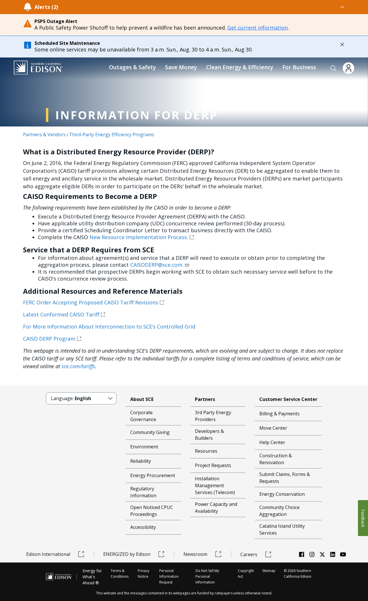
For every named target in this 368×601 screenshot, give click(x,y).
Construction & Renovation (275, 459)
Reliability (140, 461)
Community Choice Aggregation (279, 510)
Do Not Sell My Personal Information (207, 576)
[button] (333, 68)
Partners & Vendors (44, 134)
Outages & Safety (132, 67)
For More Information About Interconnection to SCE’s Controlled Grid (109, 326)
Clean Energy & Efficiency (239, 67)
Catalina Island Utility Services (282, 529)
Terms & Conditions (120, 573)
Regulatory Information (143, 492)
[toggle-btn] (201, 7)
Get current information (257, 27)
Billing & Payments (279, 413)
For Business (299, 67)
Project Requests (213, 465)
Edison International (48, 554)
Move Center (273, 428)
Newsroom (195, 554)
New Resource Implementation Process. (138, 237)
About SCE (142, 399)
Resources (206, 451)
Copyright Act (246, 573)
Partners (205, 399)
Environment (144, 446)
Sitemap (268, 570)
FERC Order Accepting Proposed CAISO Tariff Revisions (90, 302)
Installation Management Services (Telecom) (215, 485)
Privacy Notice (143, 573)
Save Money (181, 67)
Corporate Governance (143, 416)
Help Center (272, 442)
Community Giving (150, 432)
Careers (248, 554)
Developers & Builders (209, 434)
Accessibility (143, 527)
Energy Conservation (282, 494)
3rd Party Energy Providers (213, 416)
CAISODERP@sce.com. (156, 264)
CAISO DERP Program (49, 338)
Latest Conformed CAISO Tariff (61, 314)
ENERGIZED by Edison (126, 554)
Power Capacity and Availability (216, 507)
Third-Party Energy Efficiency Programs (111, 134)
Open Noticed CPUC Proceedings (151, 510)
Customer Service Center (288, 399)
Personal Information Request (169, 576)
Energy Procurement (152, 475)
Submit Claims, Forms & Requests (284, 477)
